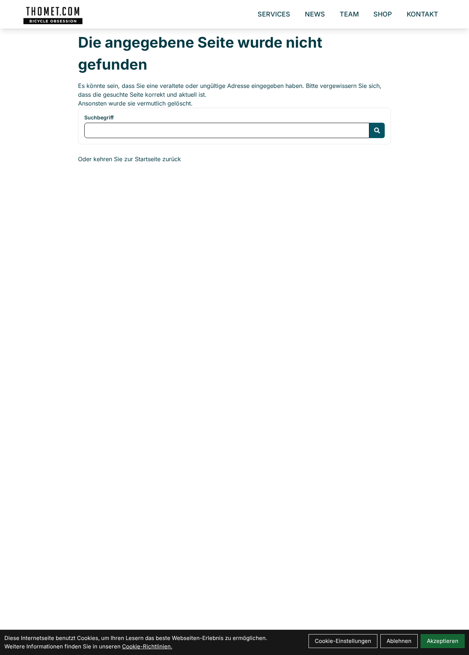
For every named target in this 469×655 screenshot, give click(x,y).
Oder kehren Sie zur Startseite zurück (129, 159)
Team (349, 14)
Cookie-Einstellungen (343, 640)
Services (274, 14)
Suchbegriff (99, 117)
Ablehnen (399, 640)
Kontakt (422, 14)
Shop (382, 14)
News (315, 14)
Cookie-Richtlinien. (147, 646)
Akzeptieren (442, 640)
